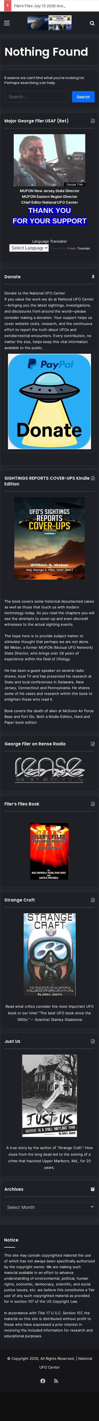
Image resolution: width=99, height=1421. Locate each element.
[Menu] (7, 25)
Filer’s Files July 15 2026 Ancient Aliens (47, 6)
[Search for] (92, 25)
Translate (83, 248)
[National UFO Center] (50, 22)
